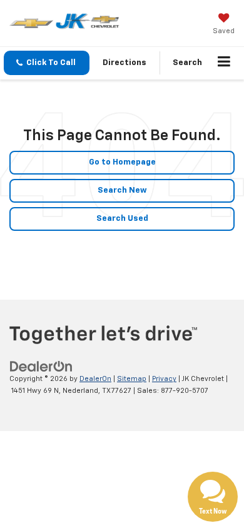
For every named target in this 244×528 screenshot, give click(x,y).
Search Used (122, 219)
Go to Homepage (122, 162)
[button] (46, 63)
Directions (124, 63)
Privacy (164, 378)
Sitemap (131, 378)
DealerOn (95, 378)
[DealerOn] (41, 367)
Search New (122, 190)
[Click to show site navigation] (224, 63)
